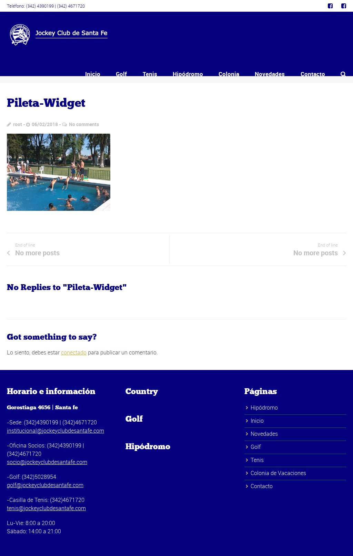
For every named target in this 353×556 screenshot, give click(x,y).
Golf (121, 74)
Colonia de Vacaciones (278, 473)
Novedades (270, 74)
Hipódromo (188, 74)
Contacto (313, 74)
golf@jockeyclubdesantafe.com (45, 485)
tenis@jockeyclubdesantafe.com (46, 508)
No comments (84, 124)
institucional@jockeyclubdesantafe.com (55, 430)
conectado (74, 352)
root (17, 124)
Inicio (92, 74)
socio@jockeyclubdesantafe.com (47, 462)
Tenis (150, 74)
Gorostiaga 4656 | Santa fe (42, 407)
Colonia (229, 74)
